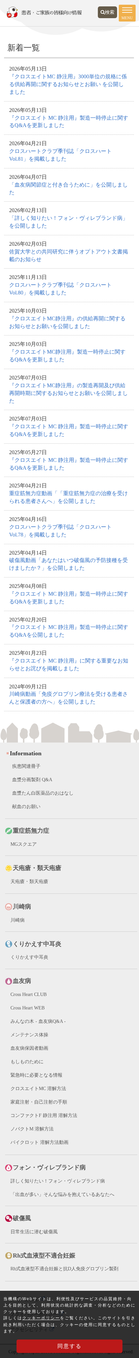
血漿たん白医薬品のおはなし (43, 793)
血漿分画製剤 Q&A (32, 779)
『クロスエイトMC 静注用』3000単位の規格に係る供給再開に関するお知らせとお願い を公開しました (68, 84)
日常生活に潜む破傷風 (34, 1231)
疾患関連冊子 (26, 766)
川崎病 (17, 920)
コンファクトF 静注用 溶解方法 (43, 1115)
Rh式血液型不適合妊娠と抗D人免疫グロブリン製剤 (64, 1268)
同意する (69, 1346)
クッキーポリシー (41, 1318)
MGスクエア (23, 844)
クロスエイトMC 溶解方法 (38, 1088)
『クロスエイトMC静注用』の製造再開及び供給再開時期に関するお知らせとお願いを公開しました (68, 393)
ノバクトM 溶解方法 (32, 1128)
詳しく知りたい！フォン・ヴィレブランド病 (57, 1181)
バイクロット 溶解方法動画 (39, 1142)
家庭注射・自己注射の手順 (38, 1102)
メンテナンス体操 (29, 1034)
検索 (109, 12)
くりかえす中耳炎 (29, 957)
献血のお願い (26, 806)
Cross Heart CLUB (28, 994)
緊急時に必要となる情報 (36, 1075)
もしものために (27, 1061)
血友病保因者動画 (29, 1048)
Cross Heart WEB (27, 1007)
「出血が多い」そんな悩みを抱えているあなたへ (62, 1194)
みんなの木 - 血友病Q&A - (38, 1021)
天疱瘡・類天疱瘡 (29, 881)
